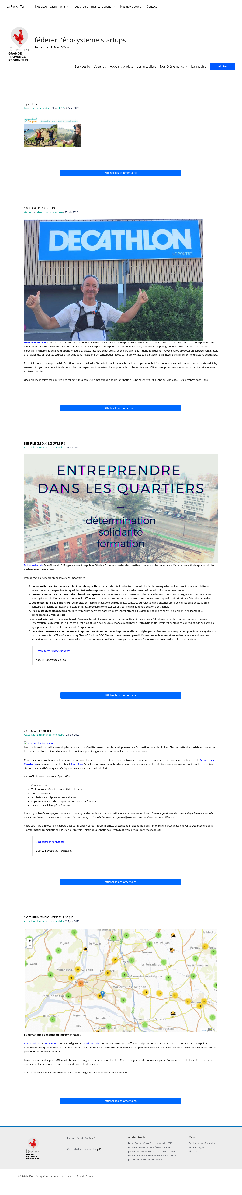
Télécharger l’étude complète (53, 651)
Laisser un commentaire (37, 108)
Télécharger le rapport (50, 841)
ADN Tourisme (32, 1043)
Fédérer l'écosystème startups (80, 39)
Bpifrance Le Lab (33, 565)
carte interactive (91, 1043)
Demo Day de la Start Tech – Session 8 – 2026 (150, 1143)
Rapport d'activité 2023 (78, 1138)
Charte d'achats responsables (81, 1149)
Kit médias (194, 1151)
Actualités (29, 447)
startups (28, 212)
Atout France (51, 1043)
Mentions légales (197, 1147)
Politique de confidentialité (202, 1143)
